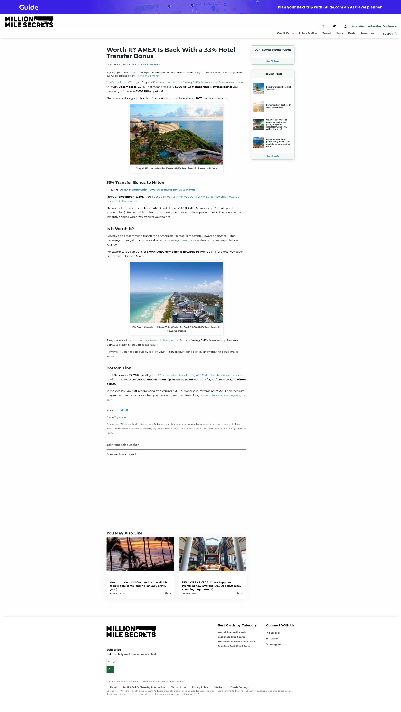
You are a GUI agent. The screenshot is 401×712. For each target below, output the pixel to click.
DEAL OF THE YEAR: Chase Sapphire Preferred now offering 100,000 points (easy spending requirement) (211, 586)
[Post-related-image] (140, 553)
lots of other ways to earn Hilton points (152, 340)
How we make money (147, 75)
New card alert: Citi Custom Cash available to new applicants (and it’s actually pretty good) (138, 586)
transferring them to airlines (182, 240)
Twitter (273, 638)
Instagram (275, 644)
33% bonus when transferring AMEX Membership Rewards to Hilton (197, 82)
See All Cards (272, 61)
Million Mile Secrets (146, 64)
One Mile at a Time (123, 82)
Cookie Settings (239, 687)
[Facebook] (323, 26)
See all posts (273, 156)
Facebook (274, 632)
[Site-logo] (29, 22)
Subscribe (357, 26)
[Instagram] (345, 26)
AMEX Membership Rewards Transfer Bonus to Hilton (157, 189)
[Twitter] (334, 26)
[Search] (395, 33)
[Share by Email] (127, 410)
